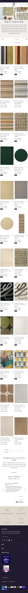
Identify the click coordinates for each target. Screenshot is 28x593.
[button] (3, 489)
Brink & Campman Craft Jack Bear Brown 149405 (19, 135)
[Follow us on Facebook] (2, 540)
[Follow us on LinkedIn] (11, 540)
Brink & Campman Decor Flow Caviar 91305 (5, 305)
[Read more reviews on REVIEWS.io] (20, 502)
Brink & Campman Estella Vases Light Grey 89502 (19, 372)
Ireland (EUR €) (5, 577)
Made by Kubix (12, 581)
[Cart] (25, 4)
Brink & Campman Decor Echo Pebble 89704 (19, 203)
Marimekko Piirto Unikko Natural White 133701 (5, 271)
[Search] (4, 4)
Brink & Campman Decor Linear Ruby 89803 (19, 68)
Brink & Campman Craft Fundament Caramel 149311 (4, 406)
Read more (14, 472)
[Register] (20, 536)
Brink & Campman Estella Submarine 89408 (4, 372)
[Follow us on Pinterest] (7, 540)
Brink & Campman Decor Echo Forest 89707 (5, 169)
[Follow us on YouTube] (9, 540)
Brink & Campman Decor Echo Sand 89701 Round (4, 237)
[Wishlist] (20, 4)
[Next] (21, 450)
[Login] (23, 4)
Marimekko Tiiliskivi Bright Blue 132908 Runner (19, 237)
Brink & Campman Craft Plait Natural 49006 (19, 439)
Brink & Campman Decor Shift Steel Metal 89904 (19, 102)
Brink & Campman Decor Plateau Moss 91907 (5, 339)
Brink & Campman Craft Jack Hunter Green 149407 (19, 271)
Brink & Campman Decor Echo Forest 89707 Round (19, 169)
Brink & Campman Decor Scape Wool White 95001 (19, 339)
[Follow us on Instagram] (4, 540)
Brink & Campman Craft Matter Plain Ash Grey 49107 (19, 406)
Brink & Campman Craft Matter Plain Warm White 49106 (5, 439)
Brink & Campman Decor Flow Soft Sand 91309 (19, 305)
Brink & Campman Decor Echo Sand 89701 (4, 203)
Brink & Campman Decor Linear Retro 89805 (5, 68)
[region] (14, 490)
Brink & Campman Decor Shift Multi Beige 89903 (4, 135)
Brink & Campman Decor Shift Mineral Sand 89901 (5, 102)
